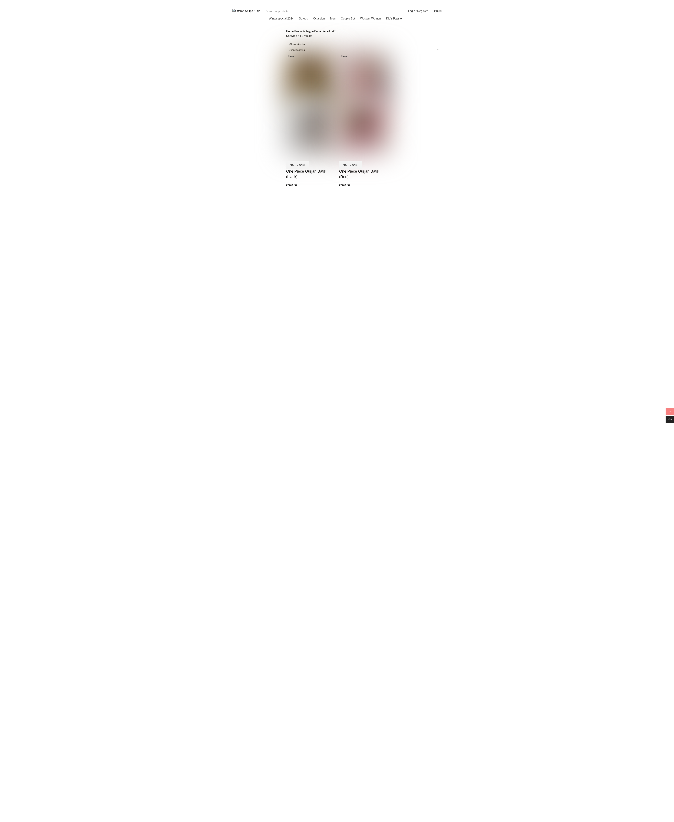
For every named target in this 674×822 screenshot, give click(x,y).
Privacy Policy (240, 467)
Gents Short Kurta (351, 561)
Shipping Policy (240, 473)
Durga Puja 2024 (350, 541)
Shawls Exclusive (351, 817)
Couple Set (292, 461)
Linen (343, 751)
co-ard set (346, 777)
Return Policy (239, 485)
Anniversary (347, 620)
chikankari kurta (349, 528)
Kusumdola (347, 475)
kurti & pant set (349, 790)
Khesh (344, 744)
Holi (342, 653)
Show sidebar (297, 44)
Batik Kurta (346, 515)
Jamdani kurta (348, 580)
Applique (345, 462)
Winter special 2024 (352, 810)
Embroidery (347, 482)
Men (288, 455)
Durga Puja (347, 639)
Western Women (350, 764)
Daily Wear (346, 633)
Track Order (433, 3)
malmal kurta (348, 593)
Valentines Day (349, 666)
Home (290, 31)
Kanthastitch (347, 725)
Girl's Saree (347, 495)
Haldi (343, 646)
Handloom (346, 718)
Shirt (342, 803)
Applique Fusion (350, 685)
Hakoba (344, 469)
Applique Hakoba (350, 712)
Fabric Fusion (348, 554)
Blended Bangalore (352, 731)
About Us (237, 455)
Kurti (342, 784)
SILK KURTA (348, 607)
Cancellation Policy (242, 479)
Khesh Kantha (348, 738)
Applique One (348, 508)
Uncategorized (349, 758)
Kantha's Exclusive (351, 587)
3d (341, 456)
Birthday (345, 626)
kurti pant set (347, 797)
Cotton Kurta (347, 534)
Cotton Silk (346, 698)
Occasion (345, 613)
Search (398, 11)
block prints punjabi (352, 521)
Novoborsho (347, 659)
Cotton (344, 692)
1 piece (344, 771)
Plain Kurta (346, 600)
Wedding (345, 672)
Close (291, 56)
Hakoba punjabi (349, 567)
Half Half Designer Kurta (355, 574)
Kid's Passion (348, 488)
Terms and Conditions (244, 461)
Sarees (290, 449)
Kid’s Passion (293, 467)
